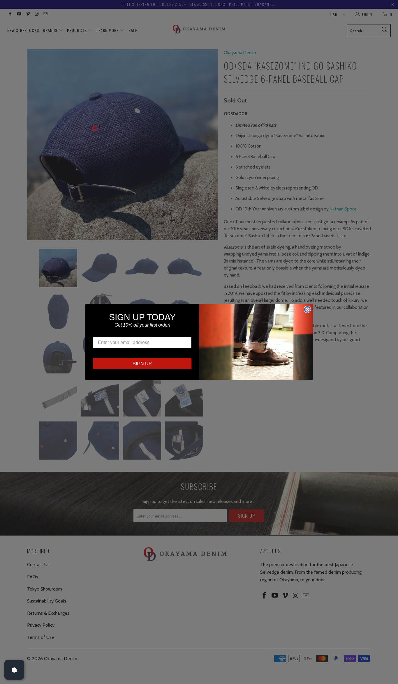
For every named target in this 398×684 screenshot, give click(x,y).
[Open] (14, 670)
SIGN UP (142, 363)
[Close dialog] (307, 309)
